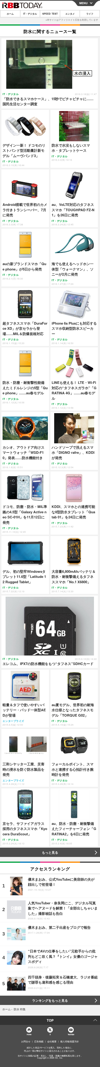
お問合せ (25, 1041)
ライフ (89, 14)
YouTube (71, 1034)
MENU (83, 3)
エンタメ (70, 14)
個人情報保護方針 (69, 1041)
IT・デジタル (30, 14)
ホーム (10, 14)
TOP (50, 1020)
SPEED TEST (50, 14)
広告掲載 (38, 1041)
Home (29, 1034)
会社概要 (52, 1041)
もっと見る (50, 852)
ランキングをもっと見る (50, 1000)
